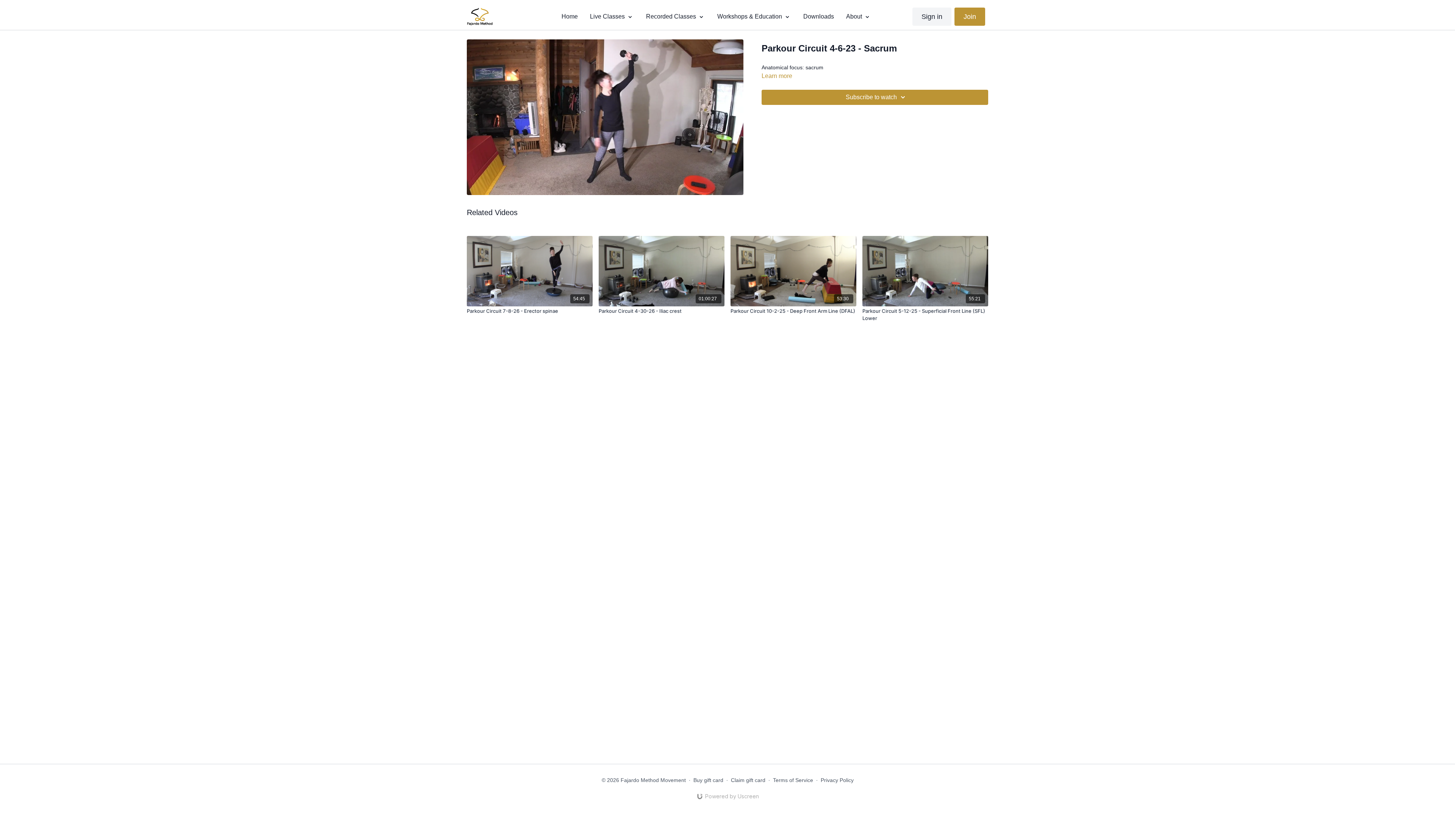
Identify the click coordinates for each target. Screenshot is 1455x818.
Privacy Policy (837, 780)
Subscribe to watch (871, 97)
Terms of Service (793, 780)
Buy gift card (708, 780)
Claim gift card (748, 780)
